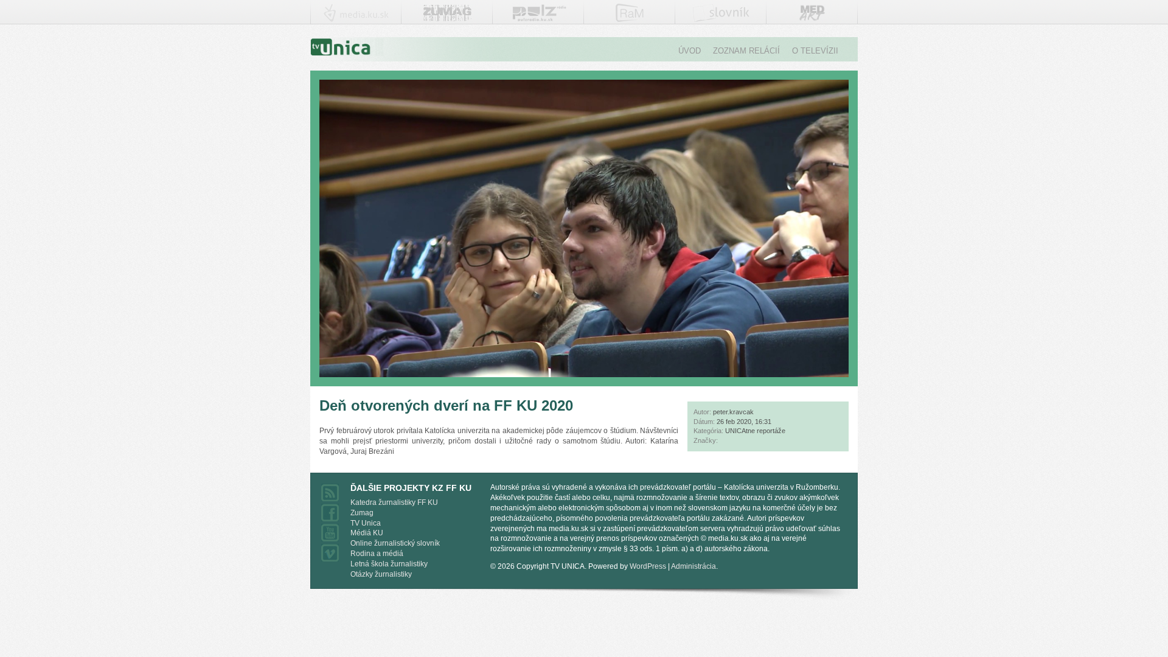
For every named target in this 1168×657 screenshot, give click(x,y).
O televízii (815, 50)
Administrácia (693, 566)
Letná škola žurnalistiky (389, 564)
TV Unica (365, 523)
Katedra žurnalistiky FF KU (394, 502)
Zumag (362, 513)
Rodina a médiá (376, 553)
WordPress (648, 566)
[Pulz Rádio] (538, 17)
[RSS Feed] (330, 497)
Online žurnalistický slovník (395, 543)
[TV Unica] (447, 16)
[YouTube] (330, 538)
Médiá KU (366, 533)
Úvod (689, 50)
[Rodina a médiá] (630, 17)
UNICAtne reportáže (755, 430)
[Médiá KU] (356, 17)
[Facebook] (330, 517)
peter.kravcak (733, 411)
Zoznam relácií (746, 50)
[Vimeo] (330, 558)
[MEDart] (812, 20)
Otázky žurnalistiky (381, 574)
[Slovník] (721, 16)
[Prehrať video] (584, 372)
